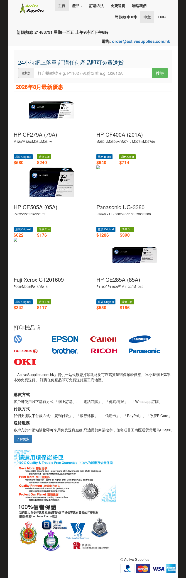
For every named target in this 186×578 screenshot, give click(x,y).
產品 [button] (76, 5)
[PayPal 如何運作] (148, 568)
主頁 (61, 5)
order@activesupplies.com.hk (141, 41)
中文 (149, 16)
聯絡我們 (139, 5)
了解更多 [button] (23, 439)
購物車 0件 (127, 16)
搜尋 (160, 73)
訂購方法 (96, 5)
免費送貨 (118, 5)
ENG (162, 16)
